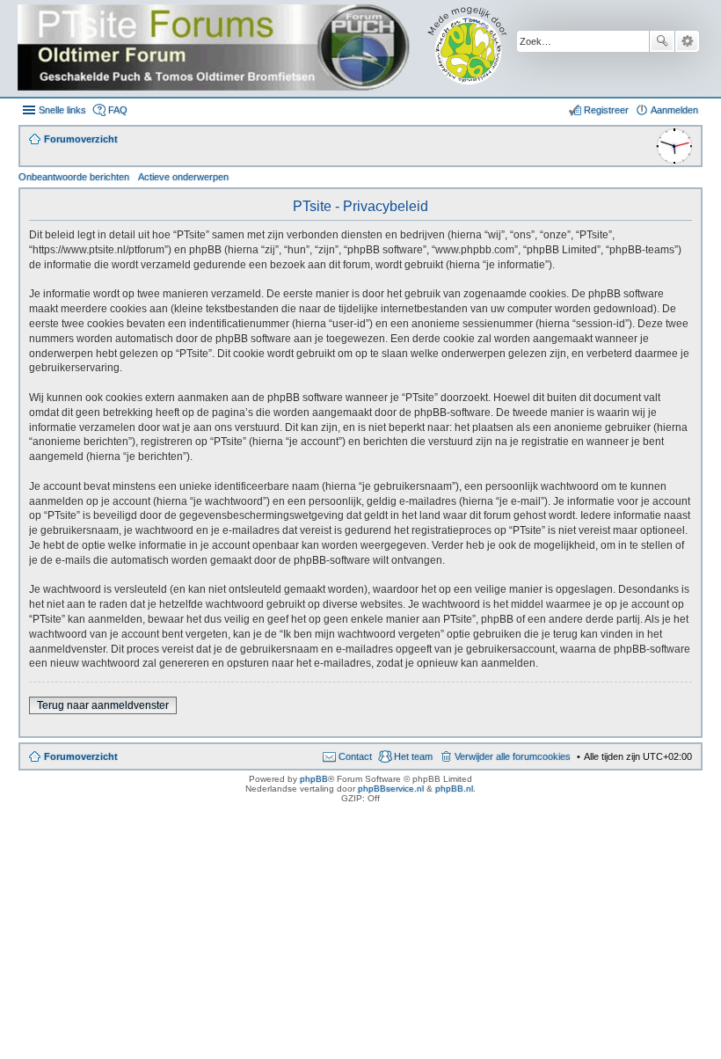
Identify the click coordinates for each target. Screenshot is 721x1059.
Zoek (662, 41)
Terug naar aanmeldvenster (103, 705)
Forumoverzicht (81, 756)
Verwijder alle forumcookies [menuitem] (513, 756)
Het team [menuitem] (413, 756)
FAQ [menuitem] (117, 110)
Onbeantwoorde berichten (73, 177)
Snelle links (62, 110)
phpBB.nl (454, 788)
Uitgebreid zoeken (687, 41)
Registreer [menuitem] (606, 110)
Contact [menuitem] (355, 756)
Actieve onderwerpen (183, 177)
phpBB (314, 779)
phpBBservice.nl (391, 788)
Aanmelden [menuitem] (674, 110)
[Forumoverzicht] (275, 48)
